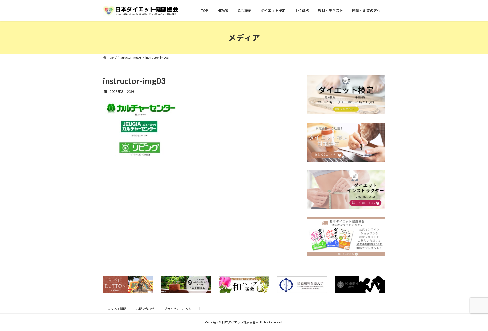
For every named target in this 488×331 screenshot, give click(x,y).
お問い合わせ (145, 309)
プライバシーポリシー (179, 309)
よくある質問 (117, 309)
